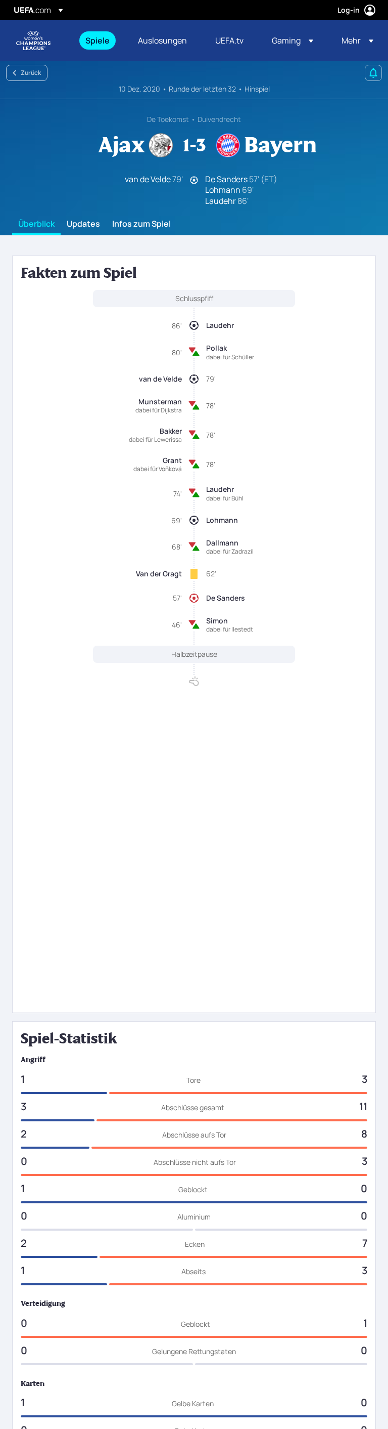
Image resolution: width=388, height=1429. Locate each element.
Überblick (36, 224)
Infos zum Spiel (141, 224)
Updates (83, 224)
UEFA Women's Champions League (33, 40)
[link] (97, 40)
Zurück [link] (31, 72)
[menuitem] (99, 40)
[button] (292, 40)
